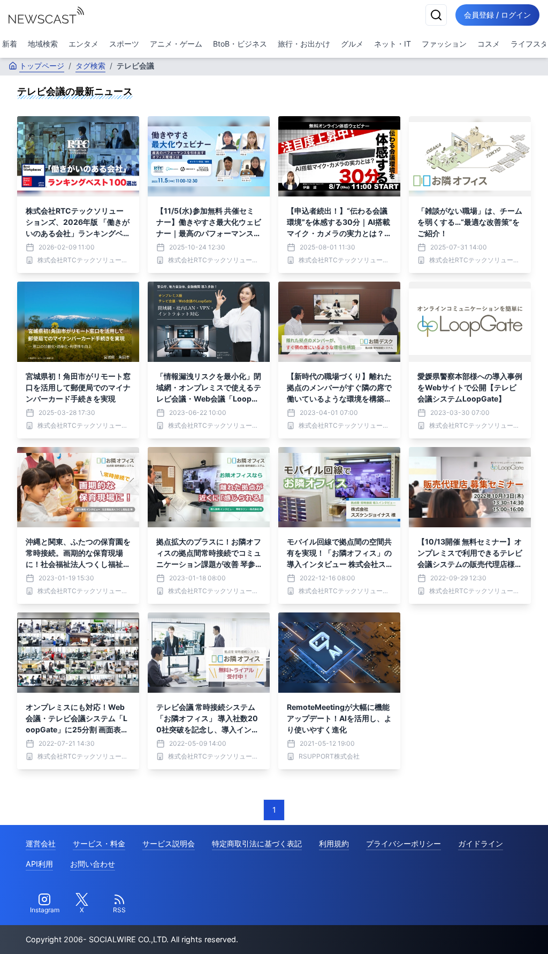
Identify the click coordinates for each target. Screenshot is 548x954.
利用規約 (334, 843)
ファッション (444, 43)
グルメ (352, 43)
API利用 (39, 863)
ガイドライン (480, 843)
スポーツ (124, 43)
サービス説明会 (168, 843)
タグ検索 (90, 65)
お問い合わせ (92, 863)
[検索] (436, 15)
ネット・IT (392, 43)
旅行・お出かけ (304, 43)
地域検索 (43, 43)
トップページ (41, 65)
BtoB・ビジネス (240, 43)
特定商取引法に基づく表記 (257, 843)
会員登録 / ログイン (497, 14)
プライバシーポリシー (403, 843)
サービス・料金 (99, 843)
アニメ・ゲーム (176, 43)
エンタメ (83, 43)
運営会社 (41, 843)
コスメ (488, 43)
